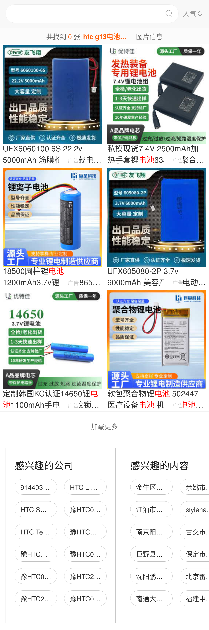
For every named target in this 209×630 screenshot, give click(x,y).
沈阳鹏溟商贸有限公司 (169, 576)
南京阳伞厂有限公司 (166, 531)
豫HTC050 (85, 509)
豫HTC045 (85, 598)
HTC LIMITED (91, 487)
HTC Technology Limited (56, 531)
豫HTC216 (85, 576)
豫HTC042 (85, 554)
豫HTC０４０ (40, 554)
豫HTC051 (36, 576)
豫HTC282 (36, 598)
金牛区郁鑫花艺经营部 (169, 487)
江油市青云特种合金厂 (169, 509)
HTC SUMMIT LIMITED (55, 509)
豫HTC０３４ (90, 531)
